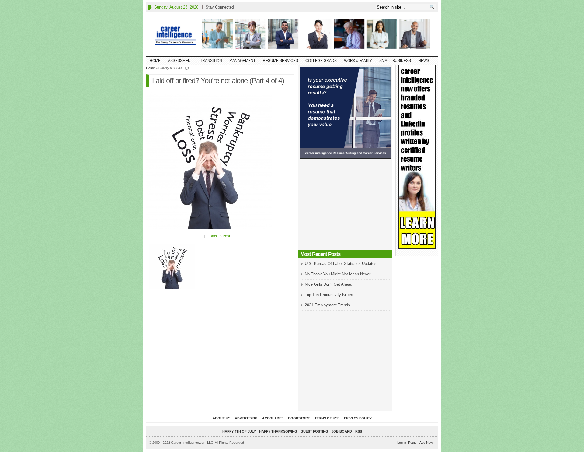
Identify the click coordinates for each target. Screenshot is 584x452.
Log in (401, 442)
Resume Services (280, 60)
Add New (426, 442)
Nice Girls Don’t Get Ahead (328, 284)
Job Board (342, 431)
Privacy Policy (358, 418)
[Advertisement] (345, 206)
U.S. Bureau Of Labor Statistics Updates (341, 263)
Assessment (180, 60)
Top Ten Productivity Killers (329, 294)
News (423, 60)
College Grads (321, 60)
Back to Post (220, 236)
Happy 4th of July (239, 431)
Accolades (272, 418)
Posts (412, 442)
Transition (211, 60)
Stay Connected (220, 7)
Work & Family (358, 60)
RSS (358, 431)
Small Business (395, 60)
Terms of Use (327, 418)
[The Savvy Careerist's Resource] (292, 34)
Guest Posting (314, 431)
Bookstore (299, 418)
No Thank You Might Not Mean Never (337, 274)
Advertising (246, 418)
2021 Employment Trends (327, 305)
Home (155, 60)
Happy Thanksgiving (278, 431)
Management (242, 60)
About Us (221, 418)
